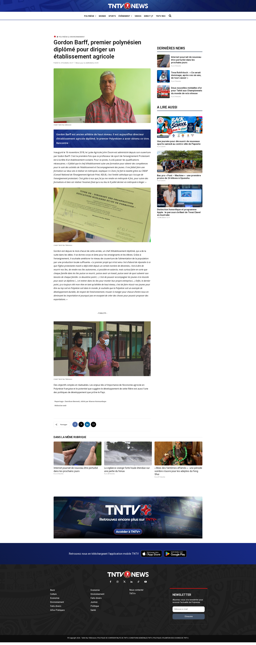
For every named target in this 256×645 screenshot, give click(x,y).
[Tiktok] (138, 582)
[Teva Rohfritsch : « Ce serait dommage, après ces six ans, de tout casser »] (163, 76)
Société (160, 170)
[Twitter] (124, 582)
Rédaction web (60, 405)
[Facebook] (75, 424)
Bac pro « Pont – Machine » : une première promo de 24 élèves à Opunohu (179, 176)
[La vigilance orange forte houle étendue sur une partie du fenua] (128, 453)
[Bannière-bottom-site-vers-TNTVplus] (128, 538)
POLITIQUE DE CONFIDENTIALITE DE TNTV (112, 638)
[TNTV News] (128, 574)
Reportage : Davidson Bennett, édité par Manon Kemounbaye (80, 401)
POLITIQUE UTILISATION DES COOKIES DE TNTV (170, 638)
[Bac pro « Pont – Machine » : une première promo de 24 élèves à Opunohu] (179, 161)
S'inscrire (189, 616)
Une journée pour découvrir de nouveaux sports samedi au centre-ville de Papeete (179, 142)
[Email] (93, 424)
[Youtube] (145, 582)
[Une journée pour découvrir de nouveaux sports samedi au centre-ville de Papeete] (179, 127)
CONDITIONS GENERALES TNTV (140, 638)
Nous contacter (136, 590)
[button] (170, 16)
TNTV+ (132, 593)
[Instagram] (117, 582)
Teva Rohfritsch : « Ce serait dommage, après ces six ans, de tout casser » (186, 75)
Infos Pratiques (163, 136)
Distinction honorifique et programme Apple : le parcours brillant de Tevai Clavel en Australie (179, 212)
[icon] (55, 36)
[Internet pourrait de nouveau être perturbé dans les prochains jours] (163, 61)
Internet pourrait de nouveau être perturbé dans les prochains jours (186, 60)
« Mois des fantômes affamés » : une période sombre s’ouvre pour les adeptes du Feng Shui (178, 471)
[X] (81, 424)
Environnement (77, 37)
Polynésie (63, 37)
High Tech (161, 204)
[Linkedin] (87, 424)
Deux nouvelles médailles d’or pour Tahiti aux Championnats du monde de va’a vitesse (186, 91)
